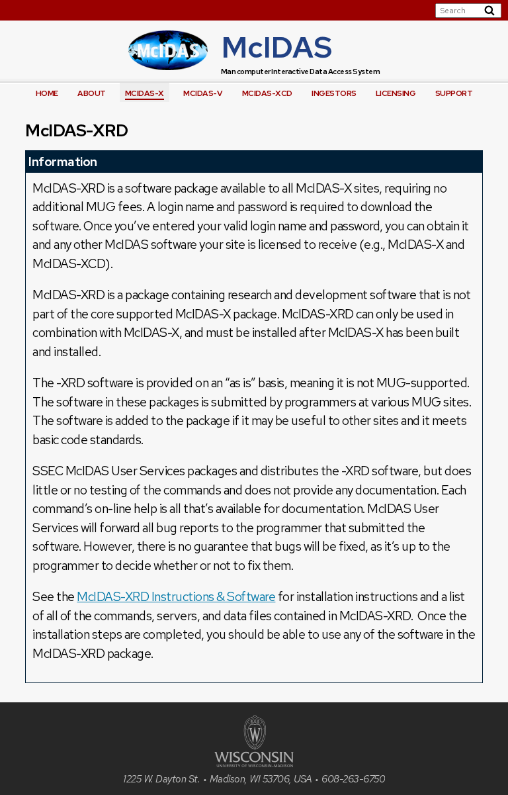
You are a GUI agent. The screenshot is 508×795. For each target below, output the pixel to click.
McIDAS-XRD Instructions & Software (176, 596)
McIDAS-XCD (267, 93)
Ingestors (334, 93)
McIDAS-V (202, 93)
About (91, 93)
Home (47, 93)
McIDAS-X (144, 93)
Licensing (396, 93)
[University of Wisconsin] (254, 763)
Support (454, 93)
